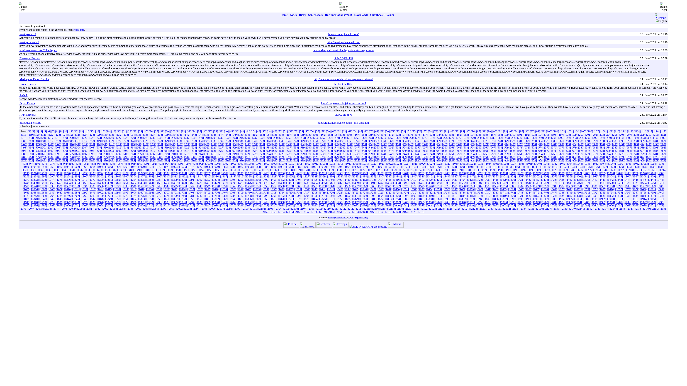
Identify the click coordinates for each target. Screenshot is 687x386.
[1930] (133, 202)
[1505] (487, 182)
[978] (59, 163)
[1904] (561, 199)
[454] (370, 144)
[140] (173, 134)
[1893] (471, 199)
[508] (92, 147)
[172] (391, 134)
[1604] (660, 186)
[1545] (175, 186)
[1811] (438, 195)
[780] (649, 153)
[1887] (421, 199)
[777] (629, 153)
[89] (489, 131)
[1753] (602, 192)
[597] (51, 150)
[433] (228, 144)
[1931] (142, 202)
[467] (459, 144)
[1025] (414, 163)
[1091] (314, 166)
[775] (615, 153)
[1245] (273, 173)
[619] (201, 150)
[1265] (438, 173)
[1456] (84, 182)
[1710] (249, 192)
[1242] (249, 173)
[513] (126, 147)
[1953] (323, 202)
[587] (629, 147)
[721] (248, 153)
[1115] (508, 166)
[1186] (434, 170)
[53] (296, 131)
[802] (153, 157)
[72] (398, 131)
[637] (323, 150)
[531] (248, 147)
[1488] (347, 182)
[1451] (43, 182)
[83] (457, 131)
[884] (65, 160)
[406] (44, 144)
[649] (404, 150)
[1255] (356, 173)
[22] (129, 131)
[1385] (142, 179)
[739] (370, 153)
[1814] (462, 195)
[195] (547, 134)
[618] (194, 150)
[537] (289, 147)
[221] (78, 137)
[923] (330, 160)
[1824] (545, 195)
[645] (377, 150)
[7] (53, 131)
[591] (656, 147)
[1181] (394, 170)
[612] (153, 150)
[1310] (166, 176)
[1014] (324, 163)
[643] (364, 150)
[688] (24, 153)
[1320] (248, 176)
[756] (486, 153)
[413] (92, 144)
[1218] (51, 173)
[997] (188, 163)
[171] (384, 134)
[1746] (545, 192)
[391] (588, 141)
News (293, 14)
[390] (581, 141)
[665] (513, 150)
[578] (568, 147)
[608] (126, 150)
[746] (418, 153)
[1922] (68, 202)
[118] (24, 134)
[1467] (175, 182)
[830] (343, 157)
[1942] (232, 202)
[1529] (43, 186)
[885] (72, 160)
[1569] (372, 186)
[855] (513, 157)
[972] (663, 160)
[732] (323, 153)
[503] (58, 147)
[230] (140, 137)
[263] (364, 137)
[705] (140, 153)
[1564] (331, 186)
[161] (316, 134)
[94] (516, 131)
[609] (133, 150)
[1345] (454, 176)
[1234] (183, 173)
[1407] (323, 179)
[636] (316, 150)
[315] (71, 141)
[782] (663, 153)
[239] (201, 137)
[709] (167, 153)
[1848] (100, 199)
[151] (248, 134)
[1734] (446, 192)
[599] (65, 150)
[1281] (570, 173)
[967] (629, 160)
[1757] (635, 192)
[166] (350, 134)
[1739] (487, 192)
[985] (106, 163)
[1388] (166, 179)
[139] (167, 134)
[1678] (627, 189)
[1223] (92, 173)
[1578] (446, 186)
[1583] (487, 186)
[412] (85, 144)
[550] (377, 147)
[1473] (224, 182)
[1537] (109, 186)
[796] (112, 157)
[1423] (454, 179)
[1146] (112, 170)
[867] (595, 157)
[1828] (578, 195)
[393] (602, 141)
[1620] (150, 189)
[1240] (232, 173)
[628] (262, 150)
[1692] (100, 192)
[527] (221, 147)
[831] (350, 157)
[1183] (410, 170)
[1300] (84, 176)
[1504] (479, 182)
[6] (49, 131)
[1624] (183, 189)
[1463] (142, 182)
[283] (500, 137)
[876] (656, 157)
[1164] (257, 170)
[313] (58, 141)
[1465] (158, 182)
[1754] (611, 192)
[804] (167, 157)
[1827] (569, 195)
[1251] (323, 173)
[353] (330, 141)
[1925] (92, 202)
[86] (473, 131)
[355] (343, 141)
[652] (425, 150)
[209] (642, 134)
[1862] (216, 199)
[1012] (307, 163)
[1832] (611, 195)
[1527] (26, 186)
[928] (364, 160)
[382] (527, 141)
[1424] (462, 179)
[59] (328, 131)
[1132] (644, 166)
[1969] (454, 202)
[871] (622, 157)
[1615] (109, 189)
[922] (323, 160)
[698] (92, 153)
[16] (97, 131)
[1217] (43, 173)
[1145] (104, 170)
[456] (384, 144)
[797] (119, 157)
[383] (534, 141)
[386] (554, 141)
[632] (289, 150)
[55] (306, 131)
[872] (629, 157)
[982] (86, 163)
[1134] (660, 166)
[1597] (602, 186)
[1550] (216, 186)
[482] (561, 144)
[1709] (240, 192)
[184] (472, 134)
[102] (563, 131)
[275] (445, 137)
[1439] (586, 179)
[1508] (512, 182)
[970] (649, 160)
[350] (309, 141)
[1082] (240, 166)
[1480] (282, 182)
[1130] (628, 166)
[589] (642, 147)
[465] (445, 144)
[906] (214, 160)
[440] (275, 144)
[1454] (68, 182)
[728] (296, 153)
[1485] (323, 182)
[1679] (635, 189)
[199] (574, 134)
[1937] (191, 202)
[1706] (216, 192)
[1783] (207, 195)
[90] (494, 131)
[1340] (413, 176)
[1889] (438, 199)
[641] (350, 150)
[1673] (586, 189)
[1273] (504, 173)
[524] (201, 147)
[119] (31, 134)
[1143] (88, 170)
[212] (663, 134)
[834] (370, 157)
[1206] (597, 170)
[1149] (137, 170)
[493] (636, 144)
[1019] (365, 163)
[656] (452, 150)
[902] (187, 160)
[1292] (660, 173)
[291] (554, 137)
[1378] (84, 179)
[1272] (496, 173)
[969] (642, 160)
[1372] (35, 179)
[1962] (397, 202)
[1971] (471, 202)
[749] (438, 153)
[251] (282, 137)
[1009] (283, 163)
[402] (663, 141)
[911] (248, 160)
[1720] (331, 192)
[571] (520, 147)
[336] (214, 141)
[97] (532, 131)
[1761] (26, 195)
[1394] (216, 179)
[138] (160, 134)
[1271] (487, 173)
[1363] (602, 176)
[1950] (298, 202)
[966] (622, 160)
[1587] (520, 186)
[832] (357, 157)
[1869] (273, 199)
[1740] (495, 192)
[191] (520, 134)
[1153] (169, 170)
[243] (228, 137)
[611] (146, 150)
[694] (65, 153)
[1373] (43, 179)
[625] (241, 150)
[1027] (431, 163)
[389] (574, 141)
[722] (255, 153)
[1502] (463, 182)
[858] (534, 157)
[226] (112, 137)
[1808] (413, 195)
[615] (173, 150)
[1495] (405, 182)
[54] (301, 131)
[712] (187, 153)
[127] (85, 134)
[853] (500, 157)
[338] (228, 141)
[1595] (586, 186)
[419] (133, 144)
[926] (350, 160)
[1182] (402, 170)
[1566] (347, 186)
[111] (623, 131)
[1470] (199, 182)
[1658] (462, 189)
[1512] (545, 182)
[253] (296, 137)
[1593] (570, 186)
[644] (370, 150)
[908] (228, 160)
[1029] (447, 163)
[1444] (627, 179)
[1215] (26, 173)
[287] (527, 137)
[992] (154, 163)
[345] (275, 141)
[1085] (265, 166)
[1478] (265, 182)
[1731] (421, 192)
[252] (289, 137)
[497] (663, 144)
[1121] (555, 166)
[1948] (282, 202)
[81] (446, 131)
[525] (207, 147)
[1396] (232, 179)
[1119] (539, 166)
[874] (642, 157)
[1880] (364, 199)
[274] (439, 137)
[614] (167, 150)
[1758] (643, 192)
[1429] (504, 179)
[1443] (619, 179)
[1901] (537, 199)
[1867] (257, 199)
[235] (173, 137)
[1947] (273, 202)
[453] (364, 144)
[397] (629, 141)
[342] (255, 141)
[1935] (175, 202)
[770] (581, 153)
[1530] (51, 186)
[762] (527, 153)
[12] (76, 131)
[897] (153, 160)
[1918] (35, 202)
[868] (602, 157)
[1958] (364, 202)
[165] (343, 134)
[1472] (216, 182)
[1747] (553, 192)
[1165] (265, 170)
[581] (588, 147)
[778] (636, 153)
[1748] (561, 192)
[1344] (446, 176)
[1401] (273, 179)
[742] (391, 153)
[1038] (521, 163)
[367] (425, 141)
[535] (275, 147)
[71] (392, 131)
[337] (221, 141)
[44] (247, 131)
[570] (513, 147)
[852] (493, 157)
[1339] (405, 176)
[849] (472, 157)
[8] (57, 131)
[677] (595, 150)
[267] (391, 137)
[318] (92, 141)
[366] (418, 141)
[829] (336, 157)
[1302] (100, 176)
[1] (29, 131)
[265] (377, 137)
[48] (269, 131)
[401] (656, 141)
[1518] (594, 182)
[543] (330, 147)
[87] (478, 131)
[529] (235, 147)
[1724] (364, 192)
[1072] (158, 166)
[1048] (604, 163)
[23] (135, 131)
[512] (119, 147)
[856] (520, 157)
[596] (44, 150)
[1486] (331, 182)
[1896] (496, 199)
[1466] (166, 182)
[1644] (347, 189)
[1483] (306, 182)
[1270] (479, 173)
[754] (472, 153)
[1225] (109, 173)
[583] (602, 147)
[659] (472, 150)
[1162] (241, 170)
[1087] (282, 166)
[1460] (117, 182)
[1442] (611, 179)
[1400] (265, 179)
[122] (51, 134)
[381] (520, 141)
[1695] (125, 192)
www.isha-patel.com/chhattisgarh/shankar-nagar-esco (343, 50)
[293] (568, 137)
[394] (608, 141)
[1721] (339, 192)
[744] (404, 153)
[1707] (224, 192)
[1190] (467, 170)
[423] (160, 144)
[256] (316, 137)
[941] (452, 160)
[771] (588, 153)
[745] (411, 153)
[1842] (51, 199)
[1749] (569, 192)
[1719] (323, 192)
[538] (296, 147)
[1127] (604, 166)
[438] (262, 144)
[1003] (233, 163)
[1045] (579, 163)
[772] (595, 153)
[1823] (536, 195)
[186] (486, 134)
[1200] (547, 170)
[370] (445, 141)
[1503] (471, 182)
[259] (337, 137)
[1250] (314, 173)
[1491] (372, 182)
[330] (173, 141)
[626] (248, 150)
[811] (214, 157)
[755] (479, 153)
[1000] (209, 163)
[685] (649, 150)
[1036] (505, 163)
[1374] (51, 179)
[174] (404, 134)
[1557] (273, 186)
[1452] (51, 182)
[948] (500, 160)
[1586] (512, 186)
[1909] (602, 199)
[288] (534, 137)
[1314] (199, 176)
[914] (268, 160)
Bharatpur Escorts (30, 58)
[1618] (133, 189)
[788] (58, 157)
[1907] (586, 199)
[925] (343, 160)
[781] (656, 153)
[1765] (59, 195)
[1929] (125, 202)
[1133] (652, 166)
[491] (622, 144)
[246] (248, 137)
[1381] (109, 179)
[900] (173, 160)
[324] (133, 141)
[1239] (224, 173)
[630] (275, 150)
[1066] (109, 166)
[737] (357, 153)
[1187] (443, 170)
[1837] (652, 195)
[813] (228, 157)
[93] (510, 131)
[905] (207, 160)
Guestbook (376, 14)
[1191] (475, 170)
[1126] (596, 166)
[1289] (635, 173)
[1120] (547, 166)
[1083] (249, 166)
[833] (364, 157)
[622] (221, 150)
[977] (52, 163)
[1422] (446, 179)
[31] (178, 131)
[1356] (545, 176)
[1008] (275, 163)
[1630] (232, 189)
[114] (643, 131)
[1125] (588, 166)
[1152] (161, 170)
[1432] (528, 179)
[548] (364, 147)
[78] (430, 131)
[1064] (92, 166)
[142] (187, 134)
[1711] (257, 192)
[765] (547, 153)
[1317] (224, 176)
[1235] (191, 173)
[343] (262, 141)
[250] (275, 137)
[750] (445, 153)
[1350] (495, 176)
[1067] (117, 166)
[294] (575, 137)
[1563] (323, 186)
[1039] (529, 163)
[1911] (619, 199)
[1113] (492, 166)
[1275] (520, 173)
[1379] (92, 179)
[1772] (117, 195)
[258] (330, 137)
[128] (92, 134)
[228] (126, 137)
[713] (194, 153)
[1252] (331, 173)
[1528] (35, 186)
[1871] (290, 199)
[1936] (183, 202)
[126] (78, 134)
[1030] (455, 163)
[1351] (504, 176)
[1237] (207, 173)
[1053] (645, 163)
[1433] (536, 179)
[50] (280, 131)
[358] (364, 141)
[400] (649, 141)
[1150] (145, 170)
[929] (370, 160)
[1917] (26, 202)
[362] (391, 141)
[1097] (364, 166)
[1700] (166, 192)
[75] (414, 131)
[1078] (207, 166)
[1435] (553, 179)
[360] (377, 141)
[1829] (586, 195)
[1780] (183, 195)
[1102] (404, 166)
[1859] (191, 199)
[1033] (480, 163)
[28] (162, 131)
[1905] (570, 199)
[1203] (572, 170)
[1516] (578, 182)
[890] (106, 160)
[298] (602, 137)
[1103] (412, 166)
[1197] (523, 170)
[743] (398, 153)
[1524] (643, 182)
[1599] (619, 186)
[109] (610, 131)
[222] (85, 137)
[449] (336, 144)
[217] (51, 137)
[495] (649, 144)
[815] (241, 157)
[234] (167, 137)
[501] (44, 147)
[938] (432, 160)
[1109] (461, 166)
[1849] (109, 199)
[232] (153, 137)
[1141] (72, 170)
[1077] (199, 166)
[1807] (405, 195)
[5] (45, 131)
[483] (568, 144)
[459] (404, 144)
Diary (302, 14)
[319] (99, 141)
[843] (432, 157)
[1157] (201, 170)
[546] (350, 147)
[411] (78, 144)
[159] (302, 134)
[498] (24, 147)
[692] (51, 153)
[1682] (660, 189)
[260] (343, 137)
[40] (226, 131)
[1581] (471, 186)
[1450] (35, 182)
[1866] (249, 199)
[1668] (545, 189)
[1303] (109, 176)
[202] (595, 134)
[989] (133, 163)
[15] (92, 131)
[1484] (314, 182)
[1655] (438, 189)
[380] (513, 141)
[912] (255, 160)
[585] (615, 147)
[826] (316, 157)
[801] (146, 157)
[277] (459, 137)
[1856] (166, 199)
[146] (214, 134)
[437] (255, 144)
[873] (636, 157)
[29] (167, 131)
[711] (180, 153)
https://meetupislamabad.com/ (343, 42)
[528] (228, 147)
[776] (622, 153)
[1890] (446, 199)
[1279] (553, 173)
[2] (33, 131)
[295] (581, 137)
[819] (268, 157)
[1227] (125, 173)
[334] (201, 141)
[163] (330, 134)
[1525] (652, 182)
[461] (418, 144)
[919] (302, 160)
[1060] (59, 166)
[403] (24, 144)
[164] (336, 134)
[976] (45, 163)
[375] (479, 141)
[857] (527, 157)
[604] (99, 150)
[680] (615, 150)
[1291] (652, 173)
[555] (411, 147)
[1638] (298, 189)
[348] (296, 141)
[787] (51, 157)
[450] (343, 144)
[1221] (76, 173)
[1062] (76, 166)
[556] (418, 147)
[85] (468, 131)
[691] (44, 153)
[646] (384, 150)
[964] (608, 160)
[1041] (546, 163)
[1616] (117, 189)
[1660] (479, 189)
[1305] (125, 176)
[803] (160, 157)
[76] (419, 131)
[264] (371, 137)
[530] (241, 147)
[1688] (68, 192)
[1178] (370, 170)
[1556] (265, 186)
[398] (636, 141)
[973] (25, 163)
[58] (323, 131)
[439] (268, 144)
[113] (637, 131)
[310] (38, 141)
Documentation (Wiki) (338, 14)
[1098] (372, 166)
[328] (160, 141)
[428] (194, 144)
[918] (296, 160)
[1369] (652, 176)
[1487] (339, 182)
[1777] (158, 195)
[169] (370, 134)
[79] (435, 131)
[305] (649, 137)
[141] (180, 134)
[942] (459, 160)
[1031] (464, 163)
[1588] (528, 186)
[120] (37, 134)
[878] (24, 160)
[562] (459, 147)
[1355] (536, 176)
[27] (156, 131)
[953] (534, 160)
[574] (540, 147)
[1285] (602, 173)
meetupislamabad (29, 42)
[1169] (298, 170)
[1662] (495, 189)
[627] (255, 150)
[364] (404, 141)
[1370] (660, 176)
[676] (588, 150)
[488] (602, 144)
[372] (459, 141)
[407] (51, 144)
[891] (112, 160)
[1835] (635, 195)
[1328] (314, 176)
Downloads (361, 14)
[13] (81, 131)
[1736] (462, 192)
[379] (506, 141)
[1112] (484, 166)
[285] (513, 137)
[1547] (191, 186)
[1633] (257, 189)
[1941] (224, 202)
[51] (285, 131)
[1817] (487, 195)
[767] (561, 153)
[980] (72, 163)
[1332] (347, 176)
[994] (167, 163)
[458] (398, 144)
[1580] (463, 186)
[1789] (257, 195)
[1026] (423, 163)
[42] (237, 131)
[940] (445, 160)
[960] (581, 160)
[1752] (594, 192)
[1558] (282, 186)
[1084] (257, 166)
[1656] (446, 189)
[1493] (389, 182)
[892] (119, 160)
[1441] (602, 179)
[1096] (356, 166)
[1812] (446, 195)
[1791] (273, 195)
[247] (255, 137)
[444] (302, 144)
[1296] (51, 176)
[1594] (578, 186)
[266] (384, 137)
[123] (58, 134)
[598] (58, 150)
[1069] (133, 166)
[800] (140, 157)
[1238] (216, 173)
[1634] (265, 189)
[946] (486, 160)
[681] (622, 150)
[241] (214, 137)
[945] (479, 160)
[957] (561, 160)
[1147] (121, 170)
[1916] (660, 199)
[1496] (413, 182)
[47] (264, 131)
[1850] (117, 199)
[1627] (207, 189)
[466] (452, 144)
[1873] (306, 199)
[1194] (499, 170)
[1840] (35, 199)
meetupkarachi (28, 34)
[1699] (158, 192)
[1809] (421, 195)
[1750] (578, 192)
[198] (568, 134)
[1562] (314, 186)
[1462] (133, 182)
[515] (139, 147)
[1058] (43, 166)
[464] (438, 144)
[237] (187, 137)
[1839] (26, 199)
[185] (479, 134)
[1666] (528, 189)
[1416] (397, 179)
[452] (357, 144)
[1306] (133, 176)
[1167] (282, 170)
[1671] (569, 189)
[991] (147, 163)
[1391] (191, 179)
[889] (99, 160)
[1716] (298, 192)
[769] (574, 153)
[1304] (117, 176)
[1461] (125, 182)
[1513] (553, 182)
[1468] (183, 182)
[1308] (150, 176)
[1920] (51, 202)
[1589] (537, 186)
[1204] (580, 170)
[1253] (339, 173)
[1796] (314, 195)
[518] (160, 147)
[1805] (389, 195)
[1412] (364, 179)
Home (284, 14)
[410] (72, 144)
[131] (112, 134)
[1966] (430, 202)
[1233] (175, 173)
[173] (398, 134)
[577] (561, 147)
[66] (366, 131)
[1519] (602, 182)
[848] (466, 157)
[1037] (513, 163)
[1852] (133, 199)
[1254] (347, 173)
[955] (547, 160)
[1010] (291, 163)
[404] (31, 144)
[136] (146, 134)
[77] (425, 131)
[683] (636, 150)
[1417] (405, 179)
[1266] (446, 173)
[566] (486, 147)
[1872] (298, 199)
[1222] (84, 173)
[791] (78, 157)
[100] (549, 131)
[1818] (495, 195)
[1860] (199, 199)
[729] (302, 153)
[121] (44, 134)
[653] (432, 150)
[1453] (59, 182)
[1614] (100, 189)
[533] (262, 147)
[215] (38, 137)
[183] (466, 134)
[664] (506, 150)
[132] (119, 134)
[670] (547, 150)
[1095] (347, 166)
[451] (350, 144)
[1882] (380, 199)
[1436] (561, 179)
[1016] (340, 163)
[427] (187, 144)
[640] (343, 150)
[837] (391, 157)
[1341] (421, 176)
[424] (167, 144)
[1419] (421, 179)
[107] (597, 131)
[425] (173, 144)
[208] (636, 134)
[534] (268, 147)
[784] (31, 157)
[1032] (472, 163)
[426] (180, 144)
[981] (79, 163)
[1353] (520, 176)
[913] (262, 160)
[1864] (232, 199)
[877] (663, 157)
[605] (106, 150)
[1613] (92, 189)
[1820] (512, 195)
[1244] (265, 173)
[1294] (35, 176)
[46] (258, 131)
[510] (106, 147)
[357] (357, 141)
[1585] (504, 186)
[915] (275, 160)
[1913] (635, 199)
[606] (112, 150)
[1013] (316, 163)
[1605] (26, 189)
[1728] (397, 192)
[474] (506, 144)
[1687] (59, 192)
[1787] (240, 195)
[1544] (166, 186)
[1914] (643, 199)
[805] (173, 157)
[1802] (364, 195)
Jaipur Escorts (27, 103)
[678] (602, 150)
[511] (112, 147)
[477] (527, 144)
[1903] (553, 199)
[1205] (589, 170)
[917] (289, 160)
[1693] (109, 192)
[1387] (158, 179)
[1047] (595, 163)
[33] (188, 131)
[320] (105, 141)
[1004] (242, 163)
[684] (642, 150)
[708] (160, 153)
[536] (282, 147)
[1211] (638, 170)
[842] (425, 157)
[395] (615, 141)
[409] (65, 144)
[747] (425, 153)
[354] (336, 141)
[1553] (240, 186)
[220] (72, 137)
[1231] (158, 173)
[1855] (158, 199)
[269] (405, 137)
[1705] (207, 192)
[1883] (389, 199)
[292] (561, 137)
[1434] (545, 179)
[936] (418, 160)
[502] (51, 147)
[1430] (512, 179)
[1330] (331, 176)
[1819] (504, 195)
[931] (384, 160)
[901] (180, 160)
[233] (160, 137)
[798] (126, 157)
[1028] (439, 163)
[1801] (356, 195)
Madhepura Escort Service (34, 79)
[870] (615, 157)
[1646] (364, 189)
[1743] (520, 192)
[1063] (84, 166)
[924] (336, 160)
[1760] (660, 192)
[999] (201, 163)
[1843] (59, 199)
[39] (221, 131)
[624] (235, 150)
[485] (581, 144)
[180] (445, 134)
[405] (38, 144)
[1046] (587, 163)
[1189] (459, 170)
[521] (180, 147)
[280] (479, 137)
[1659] (471, 189)
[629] (268, 150)
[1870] (282, 199)
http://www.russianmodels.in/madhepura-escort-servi (343, 79)
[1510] (528, 182)
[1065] (100, 166)
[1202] (564, 170)
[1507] (504, 182)
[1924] (84, 202)
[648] (398, 150)
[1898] (512, 199)
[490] (615, 144)
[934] (404, 160)
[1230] (150, 173)
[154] (268, 134)
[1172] (322, 170)
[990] (140, 163)
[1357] (553, 176)
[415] (105, 144)
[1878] (347, 199)
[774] (608, 153)
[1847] (92, 199)
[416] (112, 144)
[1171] (314, 170)
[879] (31, 160)
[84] (462, 131)
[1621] (158, 189)
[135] (139, 134)
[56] (312, 131)
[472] (493, 144)
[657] (459, 150)
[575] (547, 147)
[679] (608, 150)
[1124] (580, 166)
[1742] (512, 192)
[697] (85, 153)
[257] (323, 137)
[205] (615, 134)
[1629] (224, 189)
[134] (133, 134)
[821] (282, 157)
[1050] (620, 163)
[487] (595, 144)
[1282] (578, 173)
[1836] (643, 195)
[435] (241, 144)
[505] (72, 147)
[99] (543, 131)
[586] (622, 147)
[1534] (84, 186)
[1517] (586, 182)
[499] (31, 147)
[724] (268, 153)
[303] (636, 137)
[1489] (356, 182)
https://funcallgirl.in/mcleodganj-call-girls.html (343, 122)
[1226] (117, 173)
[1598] (611, 186)
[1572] (397, 186)
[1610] (68, 189)
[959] (574, 160)
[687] (663, 150)
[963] (602, 160)
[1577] (438, 186)
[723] (262, 153)
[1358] (561, 176)
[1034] (488, 163)
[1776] (150, 195)
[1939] (207, 202)
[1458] (100, 182)
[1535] (92, 186)
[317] (85, 141)
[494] (642, 144)
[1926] (100, 202)
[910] (241, 160)
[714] (201, 153)
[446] (316, 144)
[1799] (339, 195)
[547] (357, 147)
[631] (282, 150)
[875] (649, 157)
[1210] (630, 170)
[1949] (290, 202)
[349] (302, 141)
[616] (180, 150)
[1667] (536, 189)
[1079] (216, 166)
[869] (608, 157)
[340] (241, 141)
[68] (376, 131)
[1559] (290, 186)
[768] (568, 153)
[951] (520, 160)
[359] (370, 141)
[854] (506, 157)
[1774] (133, 195)
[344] (268, 141)
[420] (139, 144)
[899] (167, 160)
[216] (44, 137)
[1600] (627, 186)
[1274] (512, 173)
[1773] (125, 195)
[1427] (487, 179)
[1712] (265, 192)
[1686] (51, 192)
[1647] (372, 189)
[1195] (507, 170)
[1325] (290, 176)
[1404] (298, 179)
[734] (336, 153)
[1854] (150, 199)
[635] (309, 150)
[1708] (232, 192)
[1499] (438, 182)
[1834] (627, 195)
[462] (425, 144)
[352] (323, 141)
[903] (194, 160)
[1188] (451, 170)
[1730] (413, 192)
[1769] (92, 195)
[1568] (364, 186)
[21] (124, 131)
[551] (384, 147)
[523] (194, 147)
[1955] (339, 202)
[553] (398, 147)
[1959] (372, 202)
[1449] (26, 182)
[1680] (643, 189)
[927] (357, 160)
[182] (459, 134)
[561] (452, 147)
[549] (370, 147)
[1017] (348, 163)
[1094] (339, 166)
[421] (146, 144)
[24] (140, 131)
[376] (486, 141)
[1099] (380, 166)
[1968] (446, 202)
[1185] (426, 170)
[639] (336, 150)
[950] (513, 160)
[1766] (68, 195)
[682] (629, 150)
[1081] (232, 166)
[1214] (662, 170)
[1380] (100, 179)
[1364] (611, 176)
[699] (99, 153)
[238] (194, 137)
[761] (520, 153)
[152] (255, 134)
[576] (554, 147)
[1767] (76, 195)
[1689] (76, 192)
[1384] (133, 179)
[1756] (627, 192)
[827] (323, 157)
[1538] (117, 186)
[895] (140, 160)
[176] (418, 134)
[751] (452, 153)
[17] (103, 131)
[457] (391, 144)
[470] (479, 144)
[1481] (290, 182)
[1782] (199, 195)
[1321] (257, 176)
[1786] (232, 195)
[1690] (84, 192)
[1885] (405, 199)
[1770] (100, 195)
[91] (500, 131)
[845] (445, 157)
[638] (330, 150)
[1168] (290, 170)
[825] (309, 157)
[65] (360, 131)
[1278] (545, 173)
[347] (289, 141)
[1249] (306, 173)
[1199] (539, 170)
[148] (228, 134)
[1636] (281, 189)
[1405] (306, 179)
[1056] (26, 166)
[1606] (35, 189)
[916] (282, 160)
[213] (24, 137)
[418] (126, 144)
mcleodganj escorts (30, 122)
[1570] (380, 186)
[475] (513, 144)
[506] (78, 147)
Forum (390, 14)
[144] (201, 134)
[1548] (199, 186)
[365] (411, 141)
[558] (432, 147)
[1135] (24, 170)
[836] (384, 157)
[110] (617, 131)
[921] (316, 160)
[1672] (578, 189)
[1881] (372, 199)
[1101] (396, 166)
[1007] (266, 163)
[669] (540, 150)
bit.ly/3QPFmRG (343, 58)
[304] (643, 137)
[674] (574, 150)
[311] (44, 141)
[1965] (421, 202)
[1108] (453, 166)
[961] (588, 160)
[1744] (528, 192)
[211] (656, 134)
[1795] (306, 195)
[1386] (150, 179)
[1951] (306, 202)
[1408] (331, 179)
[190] (513, 134)
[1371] (26, 179)
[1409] (339, 179)
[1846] (84, 199)
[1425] (471, 179)
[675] (581, 150)
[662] (493, 150)
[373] (466, 141)
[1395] (224, 179)
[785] (38, 157)
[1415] (388, 179)
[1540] (133, 186)
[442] (289, 144)
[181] (452, 134)
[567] (493, 147)
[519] (167, 147)
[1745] (536, 192)
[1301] (92, 176)
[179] (438, 134)
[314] (65, 141)
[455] (377, 144)
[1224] (100, 173)
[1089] (298, 166)
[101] (556, 131)
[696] (78, 153)
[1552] (232, 186)
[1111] (476, 166)
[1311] (174, 176)
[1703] (191, 192)
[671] (554, 150)
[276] (452, 137)
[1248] (298, 173)
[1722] (347, 192)
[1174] (338, 170)
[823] (296, 157)
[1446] (643, 179)
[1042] (554, 163)
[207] (629, 134)
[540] (309, 147)
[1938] (199, 202)
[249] (269, 137)
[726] (282, 153)
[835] (377, 157)
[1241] (240, 173)
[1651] (405, 189)
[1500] (446, 182)
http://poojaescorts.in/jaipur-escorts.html (343, 103)
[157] (289, 134)
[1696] (133, 192)
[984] (99, 163)
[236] (180, 137)
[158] (296, 134)
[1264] (430, 173)
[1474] (232, 182)
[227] (119, 137)
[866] (588, 157)
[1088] (290, 166)
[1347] (471, 176)
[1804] (380, 195)
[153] (262, 134)
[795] (106, 157)
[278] (466, 137)
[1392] (199, 179)
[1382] (117, 179)
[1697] (142, 192)
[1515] (569, 182)
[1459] (109, 182)
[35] (199, 131)
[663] (500, 150)
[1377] (76, 179)
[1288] (627, 173)
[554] (404, 147)
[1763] (43, 195)
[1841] (43, 199)
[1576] (430, 186)
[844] (438, 157)
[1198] (531, 170)
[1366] (627, 176)
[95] (521, 131)
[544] (336, 147)
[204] (608, 134)
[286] (520, 137)
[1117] (524, 166)
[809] (201, 157)
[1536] (100, 186)
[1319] (240, 176)
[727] (289, 153)
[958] (568, 160)
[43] (242, 131)
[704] (133, 153)
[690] (38, 153)
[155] (275, 134)
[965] (615, 160)
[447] (323, 144)
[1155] (185, 170)
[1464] (150, 182)
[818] (262, 157)
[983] (93, 163)
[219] (65, 137)
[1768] (84, 195)
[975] (38, 163)
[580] (581, 147)
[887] (85, 160)
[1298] (68, 176)
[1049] (612, 163)
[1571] (389, 186)
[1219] (59, 173)
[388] (568, 141)
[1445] (635, 179)
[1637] (290, 189)
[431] (214, 144)
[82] (451, 131)
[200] (581, 134)
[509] (99, 147)
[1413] (372, 179)
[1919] (43, 202)
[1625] (191, 189)
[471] (486, 144)
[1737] (471, 192)
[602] (85, 150)
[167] (357, 134)
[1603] (652, 186)
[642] (357, 150)
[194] (540, 134)
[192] (527, 134)
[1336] (380, 176)
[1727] (388, 192)
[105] (583, 131)
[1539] (125, 186)
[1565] (339, 186)
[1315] (207, 176)
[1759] (652, 192)
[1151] (153, 170)
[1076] (191, 166)
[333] (194, 141)
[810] (207, 157)
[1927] (109, 202)
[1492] (380, 182)
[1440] (594, 179)
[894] (133, 160)
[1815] (471, 195)
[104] (576, 131)
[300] (615, 137)
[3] (37, 131)
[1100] (388, 166)
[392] (595, 141)
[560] (445, 147)
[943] (466, 160)
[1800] (347, 195)
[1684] (35, 192)
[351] (316, 141)
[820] (275, 157)
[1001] (217, 163)
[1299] (76, 176)
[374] (472, 141)
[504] (65, 147)
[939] (438, 160)
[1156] (193, 170)
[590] (649, 147)
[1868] (265, 199)
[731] (316, 153)
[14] (86, 131)
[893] (126, 160)
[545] (343, 147)
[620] (207, 150)
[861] (554, 157)
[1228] (133, 173)
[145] (207, 134)
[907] (221, 160)
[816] (248, 157)
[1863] (224, 199)
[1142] (80, 170)
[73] (403, 131)
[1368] (643, 176)
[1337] (388, 176)
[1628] (216, 189)
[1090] (306, 166)
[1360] (578, 176)
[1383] (125, 179)
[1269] (471, 173)
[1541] (142, 186)
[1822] (528, 195)
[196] (554, 134)
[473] (500, 144)
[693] (58, 153)
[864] (574, 157)
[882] (51, 160)
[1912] (627, 199)
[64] (355, 131)
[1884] (397, 199)
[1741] (504, 192)
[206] (622, 134)
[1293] (26, 176)
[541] (316, 147)
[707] (153, 153)
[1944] (249, 202)
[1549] (207, 186)
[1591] (553, 186)
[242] (221, 137)
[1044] (571, 163)
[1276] (528, 173)
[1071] (150, 166)
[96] (527, 131)
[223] (92, 137)
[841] (418, 157)
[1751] (586, 192)
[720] (241, 153)
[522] (187, 147)
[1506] (496, 182)
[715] (207, 153)
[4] (41, 131)
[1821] (520, 195)
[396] (622, 141)
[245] (241, 137)
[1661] (487, 189)
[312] (51, 141)
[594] (31, 150)
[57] (317, 131)
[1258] (380, 173)
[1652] (413, 189)
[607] (119, 150)
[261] (350, 137)
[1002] (225, 163)
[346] (282, 141)
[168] (364, 134)
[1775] (142, 195)
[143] (194, 134)
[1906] (578, 199)
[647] (391, 150)
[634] (302, 150)
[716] (214, 153)
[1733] (438, 192)
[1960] (380, 202)
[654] (438, 150)
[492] (629, 144)
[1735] (454, 192)
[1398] (249, 179)
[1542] (150, 186)
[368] (432, 141)
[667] (527, 150)
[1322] (265, 176)
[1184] (418, 170)
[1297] (59, 176)
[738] (364, 153)
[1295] (43, 176)
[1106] (437, 166)
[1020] (373, 163)
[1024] (406, 163)
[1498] (430, 182)
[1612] (84, 189)
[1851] (125, 199)
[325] (139, 141)
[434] (235, 144)
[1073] (166, 166)
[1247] (290, 173)
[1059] (51, 166)
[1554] (249, 186)
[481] (554, 144)
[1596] (594, 186)
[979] (65, 163)
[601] (78, 150)
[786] (44, 157)
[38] (215, 131)
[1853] (142, 199)
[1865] (240, 199)
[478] (534, 144)
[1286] (611, 173)
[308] (24, 141)
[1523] (635, 182)
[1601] (635, 186)
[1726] (380, 192)
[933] (398, 160)
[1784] (216, 195)
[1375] (59, 179)
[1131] (636, 166)
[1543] (158, 186)
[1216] (35, 173)
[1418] (413, 179)
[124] (65, 134)
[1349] (487, 176)
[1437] (569, 179)
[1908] (594, 199)
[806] (180, 157)
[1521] (619, 182)
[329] (167, 141)
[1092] (323, 166)
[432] (221, 144)
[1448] (660, 179)
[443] (296, 144)
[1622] (166, 189)
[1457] (92, 182)
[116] (656, 131)
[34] (194, 131)
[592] (663, 147)
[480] (547, 144)
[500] (38, 147)
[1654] (429, 189)
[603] (92, 150)
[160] (309, 134)
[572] (527, 147)
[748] (432, 153)
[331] (180, 141)
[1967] (438, 202)
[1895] (487, 199)
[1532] (68, 186)
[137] (153, 134)
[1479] (273, 182)
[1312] (183, 176)
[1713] (273, 192)
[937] (425, 160)
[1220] (68, 173)
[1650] (397, 189)
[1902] (545, 199)
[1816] (479, 195)
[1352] (512, 176)
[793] (92, 157)
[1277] (537, 173)
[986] (113, 163)
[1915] (652, 199)
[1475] (240, 182)
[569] (506, 147)
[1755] (619, 192)
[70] (387, 131)
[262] (357, 137)
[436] (248, 144)
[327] (153, 141)
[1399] (257, 179)
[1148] (129, 170)
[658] (466, 150)
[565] (479, 147)
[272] (425, 137)
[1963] (405, 202)
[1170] (306, 170)
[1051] (628, 163)
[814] (235, 157)
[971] (656, 160)
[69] (382, 131)
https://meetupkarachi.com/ (343, 34)
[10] (65, 131)
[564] (472, 147)
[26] (151, 131)
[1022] (390, 163)
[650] (411, 150)
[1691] (92, 192)
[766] (554, 153)
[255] (309, 137)
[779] (642, 153)
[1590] (545, 186)
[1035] (497, 163)
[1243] (257, 173)
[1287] (619, 173)
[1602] (644, 186)
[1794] (298, 195)
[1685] (43, 192)
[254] (303, 137)
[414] (99, 144)
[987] (120, 163)
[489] (608, 144)
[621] (214, 150)
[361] (384, 141)
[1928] (117, 202)
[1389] (175, 179)
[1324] (281, 176)
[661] (486, 150)
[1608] (51, 189)
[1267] (454, 173)
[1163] (249, 170)
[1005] (250, 163)
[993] (161, 163)
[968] (636, 160)
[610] (140, 150)
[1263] (421, 173)
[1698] (150, 192)
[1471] (207, 182)
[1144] (96, 170)
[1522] (627, 182)
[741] (384, 153)
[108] (603, 131)
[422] (153, 144)
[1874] (314, 199)
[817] (255, 157)
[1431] (520, 179)
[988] (127, 163)
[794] (99, 157)
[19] (113, 131)
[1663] (504, 189)
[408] (58, 144)
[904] (201, 160)
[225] (106, 137)
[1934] (166, 202)
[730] (309, 153)
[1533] (76, 186)
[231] (146, 137)
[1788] (249, 195)
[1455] (76, 182)
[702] (119, 153)
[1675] (602, 189)
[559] (438, 147)
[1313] (191, 176)
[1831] (602, 195)
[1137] (40, 170)
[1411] (355, 179)
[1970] (463, 202)
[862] (561, 157)
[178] (432, 134)
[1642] (331, 189)
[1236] (199, 173)
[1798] (331, 195)
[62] (344, 131)
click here (78, 29)
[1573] (405, 186)
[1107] (445, 166)
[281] (486, 137)
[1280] (561, 173)
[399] (642, 141)
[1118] (531, 166)
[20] (119, 131)
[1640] (314, 189)
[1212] (646, 170)
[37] (210, 131)
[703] (126, 153)
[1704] (199, 192)
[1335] (372, 176)
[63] (349, 131)
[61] (339, 131)
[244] (235, 137)
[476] (520, 144)
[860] (547, 157)
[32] (183, 131)
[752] (459, 153)
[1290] (644, 173)
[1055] (661, 163)
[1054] (653, 163)
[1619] (141, 189)
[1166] (273, 170)
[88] (484, 131)
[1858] (183, 199)
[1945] (257, 202)
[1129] (620, 166)
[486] (588, 144)
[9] (60, 131)
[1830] (594, 195)
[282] (493, 137)
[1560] (298, 186)
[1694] (117, 192)
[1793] (290, 195)
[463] (432, 144)
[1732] (429, 192)
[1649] (388, 189)
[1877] (339, 199)
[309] (31, 141)
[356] (350, 141)
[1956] (347, 202)
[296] (588, 137)
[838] (398, 157)
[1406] (314, 179)
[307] (663, 137)
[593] (24, 150)
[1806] (397, 195)
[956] (554, 160)
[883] (58, 160)
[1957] (356, 202)
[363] (398, 141)
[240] (207, 137)
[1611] (76, 189)
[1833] (619, 195)
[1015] (332, 163)
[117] (663, 131)
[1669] (553, 189)
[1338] (397, 176)
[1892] (463, 199)
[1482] (298, 182)
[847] (459, 157)
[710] (173, 153)
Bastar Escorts (28, 84)
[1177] (362, 170)
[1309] (158, 176)
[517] (153, 147)
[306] (656, 137)
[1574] (413, 186)
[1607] (43, 189)
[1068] (125, 166)
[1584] (496, 186)
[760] (513, 153)
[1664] (512, 189)
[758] (500, 153)
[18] (108, 131)
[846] (452, 157)
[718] (228, 153)
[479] (540, 144)
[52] (290, 131)
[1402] (282, 179)
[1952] (314, 202)
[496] (656, 144)
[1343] (438, 176)
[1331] (339, 176)
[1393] (207, 179)
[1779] (175, 195)
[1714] (281, 192)
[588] (636, 147)
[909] (235, 160)
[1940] (216, 202)
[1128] (612, 166)
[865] (581, 157)
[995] (174, 163)
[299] (609, 137)
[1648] (380, 189)
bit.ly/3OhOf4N (343, 84)
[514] (133, 147)
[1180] (386, 170)
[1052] (636, 163)
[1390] (183, 179)
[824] (302, 157)
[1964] (413, 202)
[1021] (381, 163)
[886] (78, 160)
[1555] (257, 186)
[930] (377, 160)
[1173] (330, 170)
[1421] (438, 179)
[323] (126, 141)
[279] (473, 137)
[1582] (479, 186)
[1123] (572, 166)
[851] (486, 157)
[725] (275, 153)
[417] (119, 144)
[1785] (224, 195)
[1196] (515, 170)
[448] (330, 144)
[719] (235, 153)
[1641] (323, 189)
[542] (323, 147)
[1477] (257, 182)
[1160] (225, 170)
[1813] (454, 195)
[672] (561, 150)
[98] (537, 131)
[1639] (306, 189)
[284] (507, 137)
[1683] (26, 192)
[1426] (479, 179)
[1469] (191, 182)
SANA (24, 95)
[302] (629, 137)
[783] (24, 157)
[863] (568, 157)
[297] (595, 137)
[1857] (175, 199)
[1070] (142, 166)
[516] (146, 147)
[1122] (563, 166)
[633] (296, 150)
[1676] (611, 189)
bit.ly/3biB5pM (343, 114)
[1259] (389, 173)
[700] (106, 153)
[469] (472, 144)
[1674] (594, 189)
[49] (274, 131)
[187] (493, 134)
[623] (228, 150)
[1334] (364, 176)
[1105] (429, 166)
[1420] (429, 179)
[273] (432, 137)
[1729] (405, 192)
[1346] (462, 176)
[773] (602, 153)
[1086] (273, 166)
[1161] (233, 170)
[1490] (364, 182)
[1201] (556, 170)
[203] (602, 134)
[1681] (652, 189)
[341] (248, 141)
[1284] (594, 173)
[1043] (562, 163)
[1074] (175, 166)
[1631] (240, 189)
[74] (408, 131)
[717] (221, 153)
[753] (466, 153)
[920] (309, 160)
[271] (418, 137)
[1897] (504, 199)
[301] (622, 137)
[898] (160, 160)
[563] (466, 147)
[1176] (354, 170)
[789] (65, 157)
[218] (58, 137)
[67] (371, 131)
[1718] (314, 192)
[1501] (454, 182)
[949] (506, 160)
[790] (72, 157)
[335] (207, 141)
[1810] (430, 195)
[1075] (183, 166)
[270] (411, 137)
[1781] (191, 195)
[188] (500, 134)
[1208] (613, 170)
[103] (569, 131)
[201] (588, 134)
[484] (574, 144)
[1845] (76, 199)
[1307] (142, 176)
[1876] (331, 199)
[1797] (323, 195)
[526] (214, 147)
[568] (500, 147)
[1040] (538, 163)
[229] (133, 137)
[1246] (282, 173)
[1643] (339, 189)
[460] (411, 144)
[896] (146, 160)
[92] (505, 131)
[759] (506, 153)
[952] (527, 160)
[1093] (331, 166)
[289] (541, 137)
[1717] (306, 192)
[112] (630, 131)
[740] (377, 153)
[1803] (372, 195)
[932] (391, 160)
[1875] (323, 199)
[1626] (199, 189)
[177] (425, 134)
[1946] (265, 202)
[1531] (59, 186)
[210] (649, 134)
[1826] (561, 195)
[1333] (355, 176)
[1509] (520, 182)
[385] (547, 141)
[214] (31, 137)
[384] (540, 141)
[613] (160, 150)
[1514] (561, 182)
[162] (323, 134)
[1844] (68, 199)
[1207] (605, 170)
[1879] (356, 199)
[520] (173, 147)
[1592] (561, 186)
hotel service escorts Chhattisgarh (38, 50)
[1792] (282, 195)
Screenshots (315, 14)
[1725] (372, 192)
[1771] (109, 195)
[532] (255, 147)
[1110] (469, 166)
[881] (44, 160)
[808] (194, 157)
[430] (207, 144)
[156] (282, 134)
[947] (493, 160)
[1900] (528, 199)
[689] (31, 153)
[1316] (216, 176)
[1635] (273, 189)
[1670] (561, 189)
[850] (479, 157)
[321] (112, 141)
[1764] (51, 195)
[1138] (48, 170)
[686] (656, 150)
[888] (92, 160)
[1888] (430, 199)
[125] (71, 134)
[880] (38, 160)
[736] (350, 153)
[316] (78, 141)
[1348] (479, 176)
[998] (195, 163)
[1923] (76, 202)
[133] (126, 134)
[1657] (454, 189)
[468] (466, 144)
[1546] (183, 186)
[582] (595, 147)
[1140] (64, 170)
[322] (119, 141)
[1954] (331, 202)
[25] (145, 131)
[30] (172, 131)
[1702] (183, 192)
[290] (547, 137)
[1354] (528, 176)
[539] (302, 147)
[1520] (611, 182)
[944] (472, 160)
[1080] (224, 166)
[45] (253, 131)
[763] (534, 153)
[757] (493, 153)
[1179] (378, 170)
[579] (574, 147)
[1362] (594, 176)
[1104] (421, 166)
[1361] (586, 176)
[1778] (166, 195)
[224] (99, 137)
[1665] (520, 189)
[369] (438, 141)
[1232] (166, 173)
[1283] (586, 173)
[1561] (306, 186)
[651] (418, 150)
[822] (289, 157)
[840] (411, 157)
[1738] (479, 192)
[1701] (175, 192)
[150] (241, 134)
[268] (398, 137)
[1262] (413, 173)
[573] (534, 147)
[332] (187, 141)
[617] (187, 150)
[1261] (405, 173)
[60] (333, 131)
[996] (181, 163)
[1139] (56, 170)
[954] (540, 160)
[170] (377, 134)
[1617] (125, 189)
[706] (146, 153)
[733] (330, 153)
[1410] (347, 179)
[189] (506, 134)
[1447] (652, 179)
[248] (262, 137)
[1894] (479, 199)
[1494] (397, 182)
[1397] (240, 179)
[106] (590, 131)
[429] (201, 144)
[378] (500, 141)
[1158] (209, 170)
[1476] (249, 182)
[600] (72, 150)
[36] (205, 131)
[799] (133, 157)
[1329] (323, 176)
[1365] (619, 176)
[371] (452, 141)
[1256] (364, 173)
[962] (595, 160)
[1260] (397, 173)
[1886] (413, 199)
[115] (650, 131)
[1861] (207, 199)
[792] (85, 157)
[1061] (68, 166)
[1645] (355, 189)
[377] (493, 141)
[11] (71, 131)
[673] (568, 150)
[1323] (273, 176)
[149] (235, 134)
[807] (187, 157)
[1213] (654, 170)
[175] (411, 134)
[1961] (389, 202)
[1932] (150, 202)
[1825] (553, 195)
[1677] (619, 189)
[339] (235, 141)
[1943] (240, 202)
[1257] (372, 173)
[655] (445, 150)
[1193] (491, 170)
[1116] (516, 166)
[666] (520, 150)
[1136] (32, 170)
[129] (99, 134)
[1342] (429, 176)
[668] (534, 150)
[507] (85, 147)
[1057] (35, 166)
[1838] (660, 195)
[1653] (421, 189)
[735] (343, 153)
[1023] (398, 163)
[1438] (578, 179)
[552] (391, 147)
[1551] (224, 186)
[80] (441, 131)
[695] (72, 153)
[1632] (248, 189)
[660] (479, 150)
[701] (112, 153)
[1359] (569, 176)
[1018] (357, 163)
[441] (282, 144)
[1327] (306, 176)
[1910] (611, 199)
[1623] (174, 189)
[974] (31, 163)
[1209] (621, 170)
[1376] (68, 179)
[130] (105, 134)
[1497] (421, 182)
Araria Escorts (28, 114)
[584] (608, 147)
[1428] (495, 179)
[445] (309, 144)
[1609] (59, 189)
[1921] (59, 202)
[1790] (265, 195)
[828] (330, 157)
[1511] (536, 182)
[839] (404, 157)
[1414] (380, 179)
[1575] (421, 186)
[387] (561, 141)
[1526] (660, 182)
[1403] (290, 179)
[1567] (356, 186)
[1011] (299, 163)
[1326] (298, 176)
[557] (425, 147)
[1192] (483, 170)
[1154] (177, 170)
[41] (231, 131)
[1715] (290, 192)
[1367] (635, 176)
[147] (221, 134)
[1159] (217, 170)
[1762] (35, 195)
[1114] (500, 166)
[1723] (355, 192)
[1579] (454, 186)
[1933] (158, 202)
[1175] (346, 170)
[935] (411, 160)
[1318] (232, 176)
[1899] (520, 199)
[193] (534, 134)
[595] (38, 150)
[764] (540, 153)
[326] (146, 141)
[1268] (463, 173)
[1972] (479, 202)
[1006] (258, 163)
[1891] (454, 199)
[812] (221, 157)
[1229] (142, 173)
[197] (561, 134)
